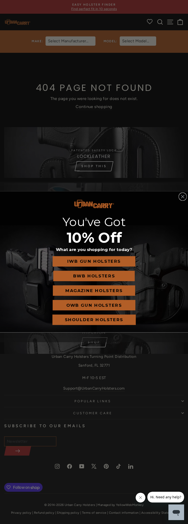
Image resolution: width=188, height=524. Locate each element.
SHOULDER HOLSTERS (94, 319)
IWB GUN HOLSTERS (94, 261)
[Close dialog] (182, 196)
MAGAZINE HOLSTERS (94, 290)
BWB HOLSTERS (94, 276)
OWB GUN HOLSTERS (94, 305)
